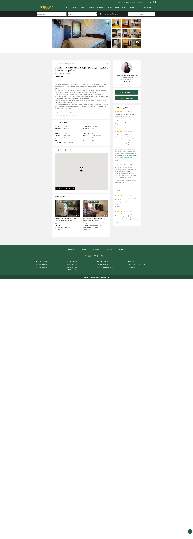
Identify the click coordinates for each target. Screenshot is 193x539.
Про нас (109, 249)
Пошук (141, 14)
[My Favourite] (154, 8)
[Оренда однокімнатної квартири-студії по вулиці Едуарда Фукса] (67, 208)
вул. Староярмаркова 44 (63, 73)
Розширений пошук (111, 14)
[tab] (55, 22)
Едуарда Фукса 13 (60, 223)
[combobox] (51, 13)
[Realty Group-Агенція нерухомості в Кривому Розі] (46, 8)
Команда (96, 249)
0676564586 (127, 81)
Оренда (71, 249)
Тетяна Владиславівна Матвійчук (127, 75)
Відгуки (122, 249)
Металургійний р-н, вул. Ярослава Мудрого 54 (96, 223)
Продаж (83, 249)
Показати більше (129, 157)
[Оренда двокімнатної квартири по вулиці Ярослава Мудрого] (95, 208)
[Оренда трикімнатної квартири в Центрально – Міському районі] (126, 67)
